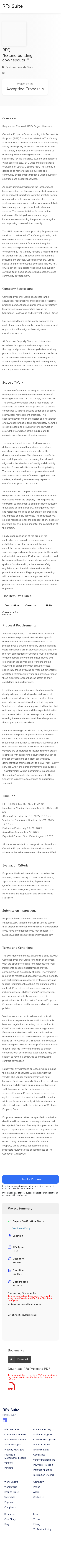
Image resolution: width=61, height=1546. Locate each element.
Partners (8, 1467)
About (36, 1491)
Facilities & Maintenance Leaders (15, 1456)
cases (10, 1247)
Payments (9, 1502)
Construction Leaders (15, 1434)
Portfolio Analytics (42, 1469)
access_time (10, 1282)
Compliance (39, 1454)
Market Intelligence (43, 1434)
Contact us (38, 1496)
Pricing (36, 1486)
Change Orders (12, 1491)
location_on (10, 1236)
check (10, 1221)
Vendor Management (44, 1459)
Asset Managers (12, 1444)
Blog (6, 1524)
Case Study (10, 1519)
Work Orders (11, 1481)
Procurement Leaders (15, 1439)
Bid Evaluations (41, 1449)
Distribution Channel (43, 1474)
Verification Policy (42, 1529)
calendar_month (10, 1270)
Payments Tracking (43, 1464)
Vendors (8, 1462)
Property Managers (14, 1449)
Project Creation (41, 1444)
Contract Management (44, 1439)
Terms (36, 1519)
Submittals (9, 1496)
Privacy (37, 1524)
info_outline (10, 1259)
